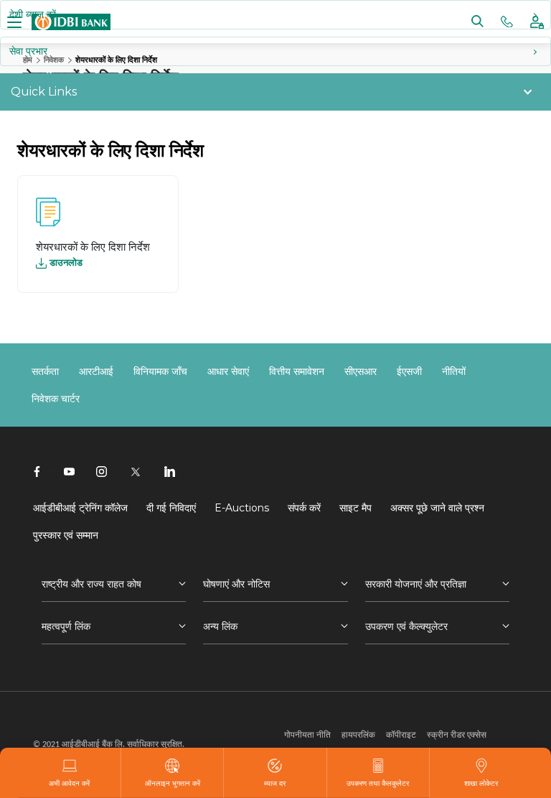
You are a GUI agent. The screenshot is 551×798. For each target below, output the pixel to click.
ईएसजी (409, 371)
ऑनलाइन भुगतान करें (172, 783)
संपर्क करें (304, 507)
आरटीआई (96, 371)
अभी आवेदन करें (69, 783)
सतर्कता (45, 371)
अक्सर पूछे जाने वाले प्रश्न (437, 507)
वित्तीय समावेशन (296, 371)
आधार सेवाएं (228, 371)
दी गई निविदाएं (171, 507)
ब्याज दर (275, 783)
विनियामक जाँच (160, 371)
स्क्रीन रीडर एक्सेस (456, 734)
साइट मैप (355, 507)
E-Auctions (242, 507)
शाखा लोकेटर (481, 783)
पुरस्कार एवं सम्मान (65, 535)
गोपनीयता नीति (307, 734)
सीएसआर (360, 371)
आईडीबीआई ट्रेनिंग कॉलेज (80, 507)
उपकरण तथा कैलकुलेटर (378, 783)
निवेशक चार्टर (56, 398)
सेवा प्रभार (28, 51)
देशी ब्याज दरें (32, 14)
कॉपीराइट (401, 734)
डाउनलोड (66, 262)
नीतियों (454, 371)
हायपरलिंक (358, 734)
